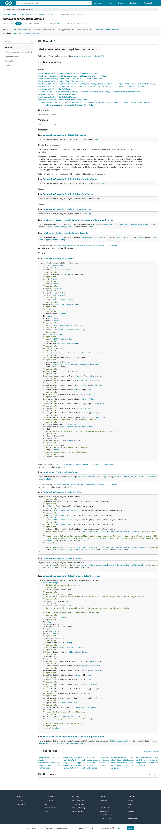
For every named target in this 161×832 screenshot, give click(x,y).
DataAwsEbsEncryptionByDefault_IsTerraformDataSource (70, 179)
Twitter (130, 801)
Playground (48, 801)
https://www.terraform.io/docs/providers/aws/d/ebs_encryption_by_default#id (108, 531)
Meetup (130, 815)
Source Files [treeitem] (10, 61)
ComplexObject (53, 583)
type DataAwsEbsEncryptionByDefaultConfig (56, 94)
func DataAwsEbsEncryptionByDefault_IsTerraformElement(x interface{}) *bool (70, 78)
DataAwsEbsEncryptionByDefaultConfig (130, 477)
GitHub (130, 804)
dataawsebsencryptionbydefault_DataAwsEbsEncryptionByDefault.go (49, 765)
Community (148, 3)
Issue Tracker (105, 808)
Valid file (22, 30)
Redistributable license (44, 30)
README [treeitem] (8, 47)
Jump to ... (9, 42)
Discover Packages (9, 14)
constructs (119, 237)
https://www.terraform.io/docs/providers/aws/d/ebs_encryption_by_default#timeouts (111, 547)
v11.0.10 (9, 23)
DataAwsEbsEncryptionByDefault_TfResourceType (67, 209)
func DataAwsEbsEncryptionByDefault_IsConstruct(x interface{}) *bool (67, 73)
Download (103, 801)
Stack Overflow (50, 808)
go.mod (23, 30)
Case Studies (21, 804)
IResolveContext (69, 716)
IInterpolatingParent (62, 227)
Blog (101, 804)
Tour (46, 804)
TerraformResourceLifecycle (70, 325)
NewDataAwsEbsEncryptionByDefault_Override (65, 233)
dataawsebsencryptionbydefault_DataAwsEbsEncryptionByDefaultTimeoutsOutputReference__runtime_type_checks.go (122, 762)
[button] (15, 30)
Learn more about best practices (107, 30)
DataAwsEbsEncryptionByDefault (95, 237)
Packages (134, 3)
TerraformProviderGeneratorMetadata (89, 353)
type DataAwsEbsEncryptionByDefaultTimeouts (57, 97)
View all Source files (149, 751)
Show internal (153, 775)
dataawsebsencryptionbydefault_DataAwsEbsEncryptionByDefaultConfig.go (74, 760)
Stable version (84, 30)
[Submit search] (90, 3)
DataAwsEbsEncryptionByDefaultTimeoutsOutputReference (125, 224)
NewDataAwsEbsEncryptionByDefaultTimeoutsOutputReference (73, 736)
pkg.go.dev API (77, 811)
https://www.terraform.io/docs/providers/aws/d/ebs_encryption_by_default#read (109, 565)
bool (96, 139)
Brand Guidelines (106, 815)
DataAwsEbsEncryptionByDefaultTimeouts (75, 427)
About (102, 796)
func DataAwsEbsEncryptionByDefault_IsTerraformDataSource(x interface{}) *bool (72, 76)
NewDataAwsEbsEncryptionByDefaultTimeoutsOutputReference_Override (78, 220)
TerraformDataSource (56, 265)
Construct (128, 237)
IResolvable (61, 295)
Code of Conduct (106, 818)
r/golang (131, 811)
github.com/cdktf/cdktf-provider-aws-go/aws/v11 (37, 14)
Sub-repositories (78, 804)
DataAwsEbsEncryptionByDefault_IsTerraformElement (68, 194)
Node (60, 334)
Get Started (49, 796)
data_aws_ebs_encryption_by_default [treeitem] (19, 52)
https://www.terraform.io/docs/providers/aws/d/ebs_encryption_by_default (86, 245)
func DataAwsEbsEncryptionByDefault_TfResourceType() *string (64, 81)
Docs (120, 3)
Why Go (97, 3)
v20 (33, 10)
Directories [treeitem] (9, 65)
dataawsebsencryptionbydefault (70, 14)
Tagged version (66, 30)
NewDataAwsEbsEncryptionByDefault (61, 472)
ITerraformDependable (68, 511)
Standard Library (78, 801)
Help (46, 811)
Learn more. (121, 828)
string (88, 214)
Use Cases (20, 801)
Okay (130, 828)
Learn (110, 3)
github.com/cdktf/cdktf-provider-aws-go (29, 33)
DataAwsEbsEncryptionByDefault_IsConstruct (65, 135)
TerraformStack (65, 270)
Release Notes (105, 811)
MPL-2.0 (57, 23)
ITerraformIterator (65, 300)
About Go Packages (79, 808)
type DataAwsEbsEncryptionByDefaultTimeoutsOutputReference (64, 100)
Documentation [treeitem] (11, 57)
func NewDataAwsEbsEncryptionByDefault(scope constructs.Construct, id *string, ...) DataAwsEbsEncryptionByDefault (91, 92)
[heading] (9, 3)
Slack (130, 808)
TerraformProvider (65, 339)
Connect (132, 796)
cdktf (50, 227)
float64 (54, 279)
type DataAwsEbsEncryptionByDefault (54, 89)
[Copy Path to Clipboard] (84, 14)
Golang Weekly (133, 818)
